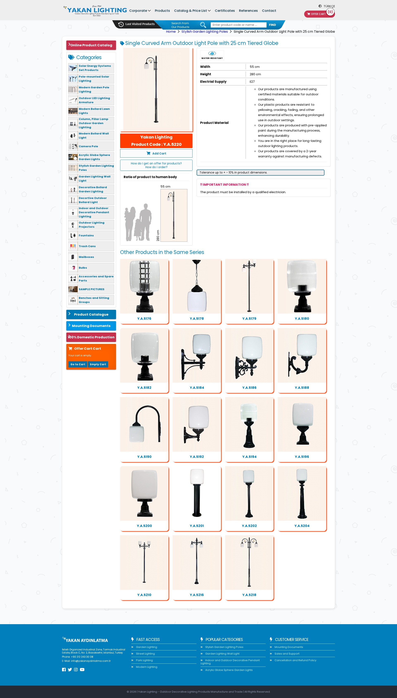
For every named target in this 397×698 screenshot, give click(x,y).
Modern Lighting (146, 667)
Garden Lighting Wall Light (222, 654)
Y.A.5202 (249, 525)
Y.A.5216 (197, 595)
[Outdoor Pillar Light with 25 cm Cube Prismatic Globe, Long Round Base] (249, 424)
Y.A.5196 (302, 456)
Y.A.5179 (249, 318)
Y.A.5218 (249, 595)
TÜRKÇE (329, 6)
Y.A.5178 (197, 318)
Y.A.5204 (302, 525)
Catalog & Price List (190, 10)
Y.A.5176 (144, 318)
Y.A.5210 (144, 595)
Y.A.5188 (302, 387)
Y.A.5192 (197, 456)
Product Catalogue (91, 314)
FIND (272, 25)
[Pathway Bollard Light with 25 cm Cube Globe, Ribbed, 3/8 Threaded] (302, 493)
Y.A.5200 (144, 525)
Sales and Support (286, 654)
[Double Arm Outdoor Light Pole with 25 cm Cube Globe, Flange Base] (144, 562)
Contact (269, 10)
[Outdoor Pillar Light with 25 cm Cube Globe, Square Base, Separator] (144, 286)
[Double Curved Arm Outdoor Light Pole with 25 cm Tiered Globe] (249, 562)
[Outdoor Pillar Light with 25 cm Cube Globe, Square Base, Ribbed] (144, 355)
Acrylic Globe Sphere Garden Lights (229, 670)
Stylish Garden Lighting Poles (205, 31)
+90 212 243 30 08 (82, 656)
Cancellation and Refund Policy (295, 660)
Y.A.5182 (144, 387)
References (248, 10)
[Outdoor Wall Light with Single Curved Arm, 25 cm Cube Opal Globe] (144, 424)
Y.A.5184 (197, 387)
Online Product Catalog (91, 45)
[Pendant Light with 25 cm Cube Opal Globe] (197, 286)
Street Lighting (145, 654)
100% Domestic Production (91, 337)
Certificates (225, 10)
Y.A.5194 (249, 456)
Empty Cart (98, 364)
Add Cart (159, 153)
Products (162, 10)
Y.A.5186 (249, 387)
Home (171, 31)
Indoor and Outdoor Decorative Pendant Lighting (230, 661)
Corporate (138, 10)
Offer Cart (322, 13)
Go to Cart (78, 364)
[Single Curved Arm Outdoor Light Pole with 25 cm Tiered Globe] (156, 90)
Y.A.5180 (302, 318)
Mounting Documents (91, 325)
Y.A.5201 (197, 525)
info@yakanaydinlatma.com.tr (91, 661)
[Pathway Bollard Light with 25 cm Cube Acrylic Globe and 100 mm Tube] (197, 493)
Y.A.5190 (144, 456)
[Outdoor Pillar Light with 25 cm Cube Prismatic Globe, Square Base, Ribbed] (302, 286)
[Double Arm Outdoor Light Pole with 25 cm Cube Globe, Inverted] (197, 562)
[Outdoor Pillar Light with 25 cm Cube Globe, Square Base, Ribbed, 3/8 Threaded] (302, 424)
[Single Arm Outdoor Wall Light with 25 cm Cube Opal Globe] (197, 355)
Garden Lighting (146, 647)
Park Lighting (144, 660)
